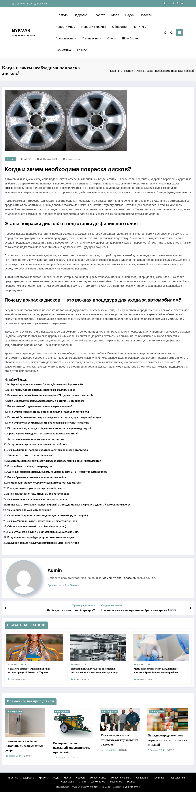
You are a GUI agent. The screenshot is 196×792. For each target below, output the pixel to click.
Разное (82, 50)
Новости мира (65, 27)
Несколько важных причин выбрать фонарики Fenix (138, 610)
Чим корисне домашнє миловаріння (29, 510)
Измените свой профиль (119, 577)
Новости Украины (93, 27)
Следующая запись (111, 605)
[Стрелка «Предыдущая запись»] (6, 608)
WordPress (92, 786)
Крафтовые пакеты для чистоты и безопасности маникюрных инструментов (54, 461)
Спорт (111, 38)
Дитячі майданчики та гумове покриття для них (35, 439)
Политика (139, 27)
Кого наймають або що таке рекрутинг (30, 466)
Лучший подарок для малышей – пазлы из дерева (37, 499)
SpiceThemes (132, 786)
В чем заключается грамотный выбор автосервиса (38, 494)
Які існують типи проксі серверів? (71, 610)
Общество (119, 27)
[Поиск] (165, 32)
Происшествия (65, 38)
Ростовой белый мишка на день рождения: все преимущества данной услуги (54, 417)
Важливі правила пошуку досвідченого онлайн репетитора (43, 543)
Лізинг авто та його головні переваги (29, 455)
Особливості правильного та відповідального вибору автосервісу (48, 515)
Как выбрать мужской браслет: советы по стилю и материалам (45, 401)
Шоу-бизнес (130, 38)
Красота (99, 15)
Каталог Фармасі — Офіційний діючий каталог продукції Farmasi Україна (29, 670)
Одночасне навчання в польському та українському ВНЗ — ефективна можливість (57, 472)
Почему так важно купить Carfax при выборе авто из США (43, 532)
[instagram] (177, 3)
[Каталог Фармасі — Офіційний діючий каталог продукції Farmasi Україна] (34, 647)
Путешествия (91, 38)
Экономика (63, 50)
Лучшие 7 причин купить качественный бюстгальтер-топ (42, 521)
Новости (146, 15)
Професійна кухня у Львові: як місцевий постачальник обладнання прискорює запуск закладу (95, 670)
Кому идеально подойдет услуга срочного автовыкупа (40, 537)
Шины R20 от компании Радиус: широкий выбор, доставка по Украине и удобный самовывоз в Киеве (68, 504)
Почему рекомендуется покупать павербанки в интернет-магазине (48, 422)
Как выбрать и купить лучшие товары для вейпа (36, 477)
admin (27, 159)
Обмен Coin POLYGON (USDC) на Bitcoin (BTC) (36, 526)
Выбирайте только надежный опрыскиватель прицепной (71, 747)
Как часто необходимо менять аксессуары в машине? (39, 406)
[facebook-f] (164, 3)
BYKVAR (21, 30)
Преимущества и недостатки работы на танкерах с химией (42, 433)
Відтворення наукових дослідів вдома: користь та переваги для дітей (49, 428)
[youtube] (182, 3)
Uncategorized (14, 711)
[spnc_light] (171, 32)
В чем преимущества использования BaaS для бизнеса (41, 390)
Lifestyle (61, 15)
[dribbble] (173, 3)
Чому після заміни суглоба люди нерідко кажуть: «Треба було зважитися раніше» (156, 670)
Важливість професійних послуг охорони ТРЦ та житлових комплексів (50, 395)
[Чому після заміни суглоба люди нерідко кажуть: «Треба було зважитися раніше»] (161, 647)
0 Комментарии (73, 159)
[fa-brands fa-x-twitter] (169, 3)
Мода (115, 15)
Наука (129, 15)
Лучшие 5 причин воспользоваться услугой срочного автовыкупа (47, 450)
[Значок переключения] (179, 32)
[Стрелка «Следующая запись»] (190, 608)
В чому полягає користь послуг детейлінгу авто (36, 488)
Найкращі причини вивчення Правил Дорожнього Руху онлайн (45, 384)
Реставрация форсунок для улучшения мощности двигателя (44, 482)
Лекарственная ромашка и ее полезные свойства (37, 444)
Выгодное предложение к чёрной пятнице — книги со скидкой (167, 740)
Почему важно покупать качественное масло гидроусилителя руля (48, 412)
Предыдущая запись (83, 605)
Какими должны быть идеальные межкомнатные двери (24, 745)
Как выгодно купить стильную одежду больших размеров (119, 740)
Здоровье (81, 15)
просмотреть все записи (63, 585)
